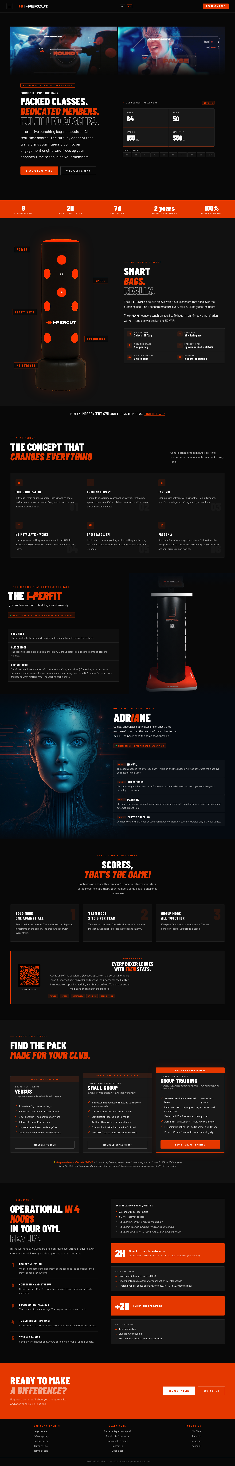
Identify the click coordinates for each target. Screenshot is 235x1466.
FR (122, 6)
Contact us (211, 1390)
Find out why (154, 413)
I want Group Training (190, 1144)
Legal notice (40, 1431)
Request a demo (215, 6)
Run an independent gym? (117, 1431)
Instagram (195, 1440)
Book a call (117, 1450)
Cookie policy (41, 1440)
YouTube (196, 1431)
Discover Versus (45, 1144)
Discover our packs (39, 170)
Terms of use (41, 1445)
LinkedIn (196, 1436)
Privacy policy (41, 1436)
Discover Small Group (117, 1144)
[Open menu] (9, 6)
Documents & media (117, 1440)
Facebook (196, 1445)
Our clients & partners (117, 1436)
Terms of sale (41, 1450)
